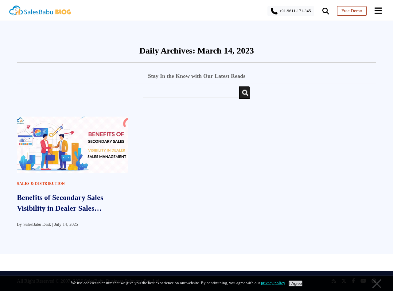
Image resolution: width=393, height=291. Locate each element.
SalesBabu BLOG (39, 12)
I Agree (295, 283)
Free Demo (351, 10)
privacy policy (273, 283)
